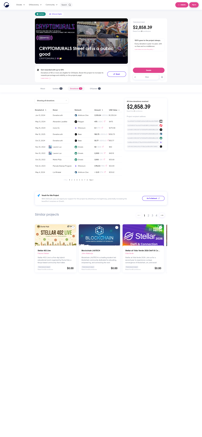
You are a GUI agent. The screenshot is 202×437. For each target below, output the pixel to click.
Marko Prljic (57, 159)
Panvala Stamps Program (62, 166)
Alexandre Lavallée (60, 121)
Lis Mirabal (57, 172)
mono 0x (56, 128)
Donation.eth (58, 115)
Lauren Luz (57, 147)
